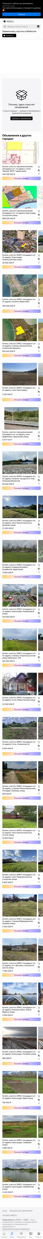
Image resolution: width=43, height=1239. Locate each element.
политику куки (8, 6)
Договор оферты (9, 1215)
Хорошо (21, 14)
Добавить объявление (21, 118)
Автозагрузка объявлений (21, 1210)
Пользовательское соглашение (16, 1229)
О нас (4, 1210)
